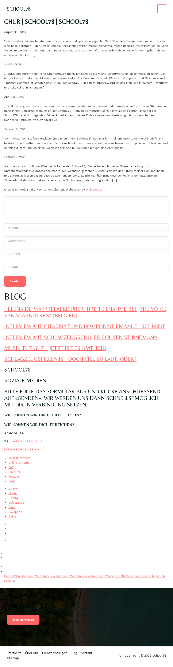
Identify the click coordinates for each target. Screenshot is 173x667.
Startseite (14, 653)
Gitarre (13, 488)
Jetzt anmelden (23, 619)
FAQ (11, 467)
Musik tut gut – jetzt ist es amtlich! (55, 348)
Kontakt (13, 476)
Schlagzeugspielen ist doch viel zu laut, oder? (70, 359)
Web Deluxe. (94, 189)
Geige (12, 516)
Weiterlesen (26, 576)
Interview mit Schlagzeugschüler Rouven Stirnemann (81, 337)
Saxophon (15, 512)
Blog (11, 481)
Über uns (14, 472)
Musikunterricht (19, 458)
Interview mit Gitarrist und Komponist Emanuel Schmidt (84, 326)
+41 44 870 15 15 (28, 441)
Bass (11, 507)
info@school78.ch (22, 449)
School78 (11, 576)
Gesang (13, 498)
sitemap (13, 658)
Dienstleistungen (54, 653)
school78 (19, 9)
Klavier (13, 493)
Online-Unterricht (20, 462)
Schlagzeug (16, 502)
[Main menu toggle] (161, 9)
